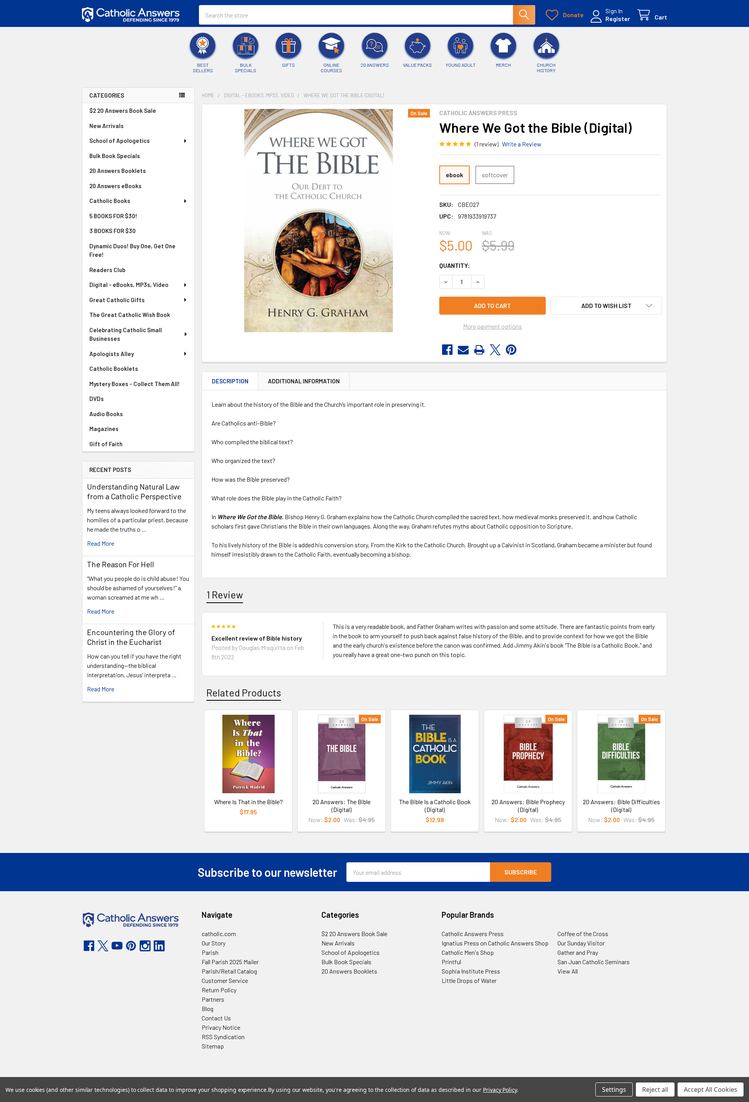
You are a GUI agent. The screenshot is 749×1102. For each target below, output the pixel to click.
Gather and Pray (577, 952)
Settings (614, 1089)
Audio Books (106, 413)
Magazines (104, 428)
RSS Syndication (223, 1036)
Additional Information (304, 381)
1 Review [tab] (224, 594)
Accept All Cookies (710, 1089)
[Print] (479, 350)
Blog (207, 1008)
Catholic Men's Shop (468, 952)
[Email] (463, 350)
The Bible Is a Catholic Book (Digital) (435, 805)
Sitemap (213, 1046)
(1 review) (487, 144)
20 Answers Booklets (117, 170)
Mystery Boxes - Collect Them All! (134, 383)
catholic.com (219, 933)
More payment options (492, 326)
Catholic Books (109, 200)
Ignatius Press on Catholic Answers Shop (495, 943)
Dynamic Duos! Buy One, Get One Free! (132, 250)
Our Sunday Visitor (581, 943)
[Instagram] (145, 946)
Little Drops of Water (469, 980)
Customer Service (225, 980)
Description (230, 381)
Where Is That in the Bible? (248, 801)
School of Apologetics (119, 140)
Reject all (655, 1089)
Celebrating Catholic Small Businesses (125, 334)
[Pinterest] (511, 350)
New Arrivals (106, 125)
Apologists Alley (111, 353)
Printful (451, 961)
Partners (213, 999)
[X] (495, 350)
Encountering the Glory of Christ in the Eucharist (131, 636)
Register (617, 18)
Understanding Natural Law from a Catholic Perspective (134, 491)
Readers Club (107, 269)
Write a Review (521, 144)
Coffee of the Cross (582, 933)
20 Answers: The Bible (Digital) (341, 805)
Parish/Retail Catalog (229, 971)
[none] (318, 220)
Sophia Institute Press (471, 971)
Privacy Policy (500, 1089)
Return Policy (219, 989)
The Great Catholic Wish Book (129, 314)
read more (100, 543)
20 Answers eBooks (115, 185)
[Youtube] (117, 946)
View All (567, 971)
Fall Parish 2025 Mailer (230, 961)
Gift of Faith (105, 443)
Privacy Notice (221, 1027)
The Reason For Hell (120, 564)
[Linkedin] (159, 946)
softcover (495, 174)
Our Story (213, 943)
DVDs (96, 398)
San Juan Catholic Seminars (593, 961)
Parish (210, 952)
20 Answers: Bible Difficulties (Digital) (621, 805)
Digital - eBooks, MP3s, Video (129, 284)
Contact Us (216, 1018)
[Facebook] (447, 350)
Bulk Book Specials (114, 155)
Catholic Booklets (113, 368)
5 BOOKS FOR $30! (113, 215)
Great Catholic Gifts (117, 299)
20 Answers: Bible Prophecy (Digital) (528, 805)
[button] (606, 306)
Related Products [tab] (243, 692)
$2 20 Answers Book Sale (122, 110)
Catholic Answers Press (473, 933)
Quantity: (454, 265)
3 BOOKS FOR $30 (112, 230)
